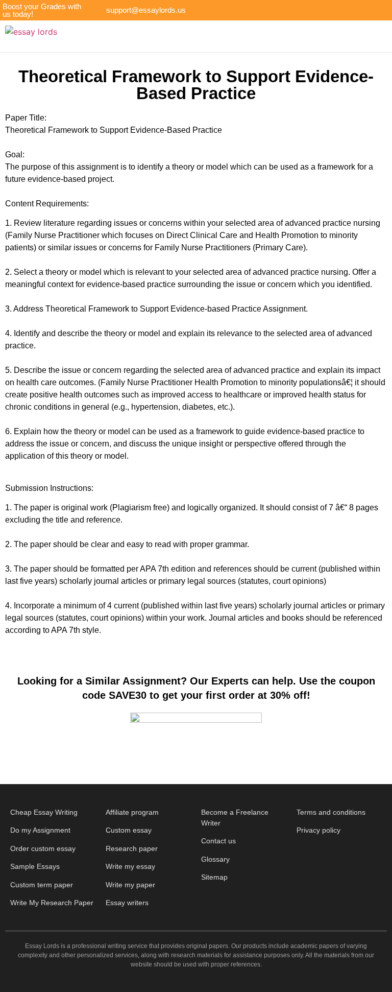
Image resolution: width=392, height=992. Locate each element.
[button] (213, 36)
